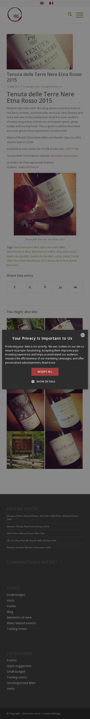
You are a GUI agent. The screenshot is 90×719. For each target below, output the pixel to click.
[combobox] (83, 335)
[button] (45, 381)
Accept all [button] (45, 371)
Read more (48, 362)
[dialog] (45, 359)
